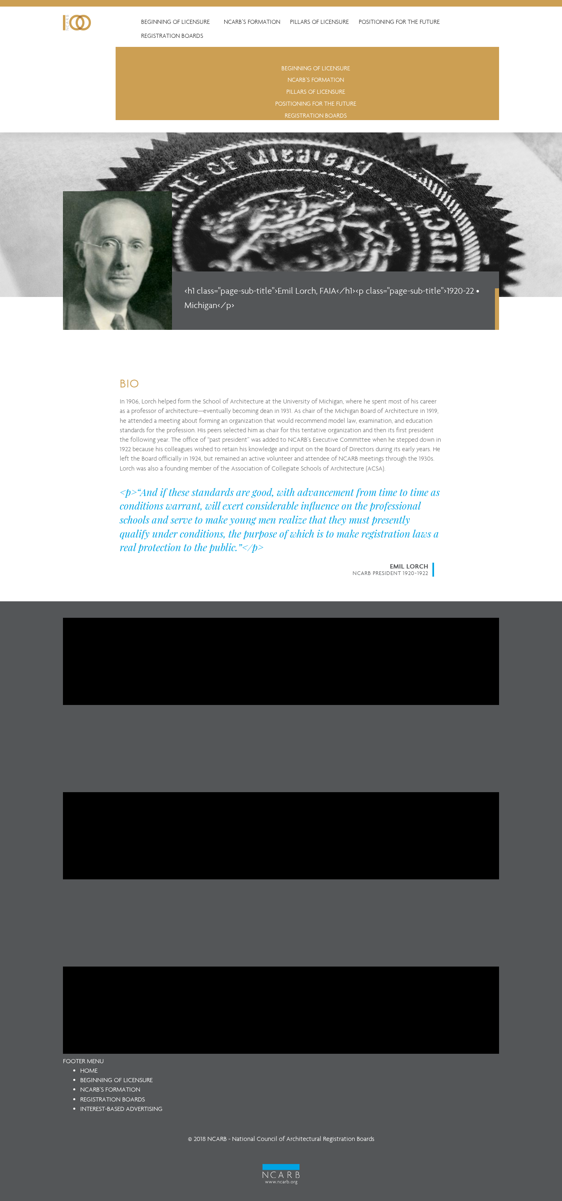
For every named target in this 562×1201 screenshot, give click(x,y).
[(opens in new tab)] (281, 1174)
